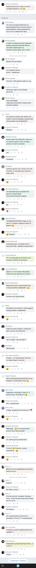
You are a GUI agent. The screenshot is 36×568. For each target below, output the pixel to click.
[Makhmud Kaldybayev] (3, 189)
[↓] (23, 11)
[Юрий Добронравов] (3, 283)
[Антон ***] (3, 466)
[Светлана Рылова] (3, 137)
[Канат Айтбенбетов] (3, 269)
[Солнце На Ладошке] (3, 4)
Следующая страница (18, 561)
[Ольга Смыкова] (3, 527)
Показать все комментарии (18, 56)
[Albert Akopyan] (3, 541)
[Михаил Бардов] (3, 41)
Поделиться (26, 11)
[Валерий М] (3, 326)
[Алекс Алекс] (3, 390)
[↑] (19, 11)
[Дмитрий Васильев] (3, 241)
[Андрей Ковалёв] (3, 219)
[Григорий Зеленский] (3, 426)
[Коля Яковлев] (3, 22)
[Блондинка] (3, 166)
